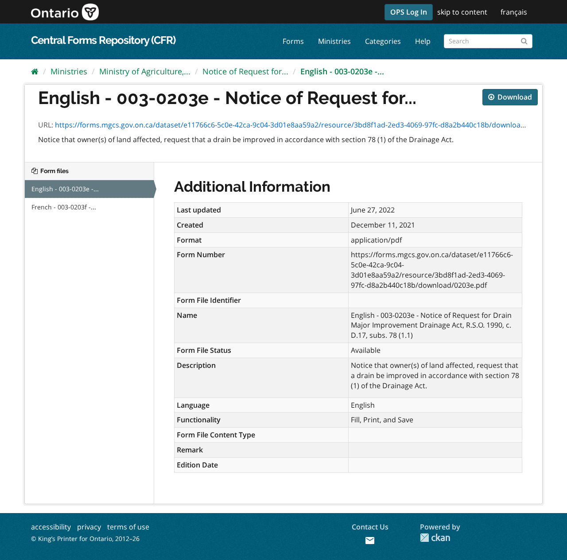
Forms (293, 41)
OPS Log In (408, 12)
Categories (383, 41)
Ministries (334, 41)
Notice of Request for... (245, 71)
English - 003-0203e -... (342, 71)
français (514, 12)
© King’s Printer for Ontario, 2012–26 (85, 538)
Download (514, 97)
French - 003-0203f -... (63, 207)
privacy (89, 527)
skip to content (462, 12)
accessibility (51, 527)
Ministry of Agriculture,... (144, 71)
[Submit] (524, 39)
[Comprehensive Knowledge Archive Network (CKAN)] (435, 537)
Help (423, 41)
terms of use (128, 527)
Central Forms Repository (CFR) (103, 40)
